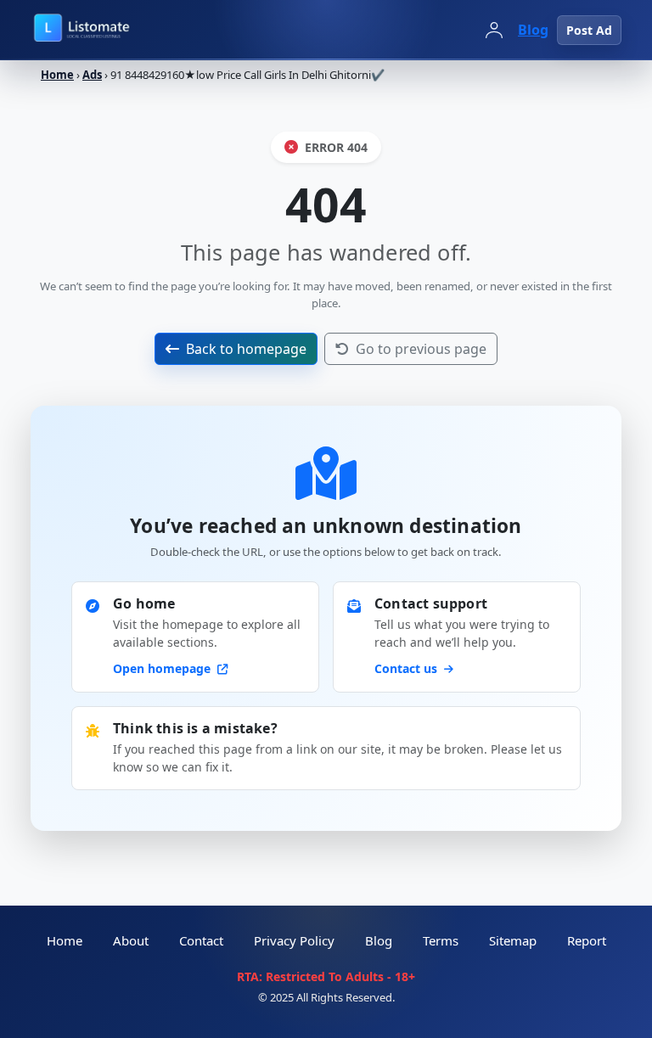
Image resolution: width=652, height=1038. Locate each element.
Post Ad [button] (589, 30)
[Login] (494, 29)
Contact (201, 940)
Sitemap (513, 940)
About (131, 940)
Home (57, 74)
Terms (440, 940)
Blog (533, 29)
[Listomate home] (119, 29)
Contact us (407, 668)
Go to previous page (421, 348)
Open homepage (163, 668)
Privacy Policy (294, 940)
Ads (92, 74)
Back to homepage (246, 348)
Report (586, 940)
